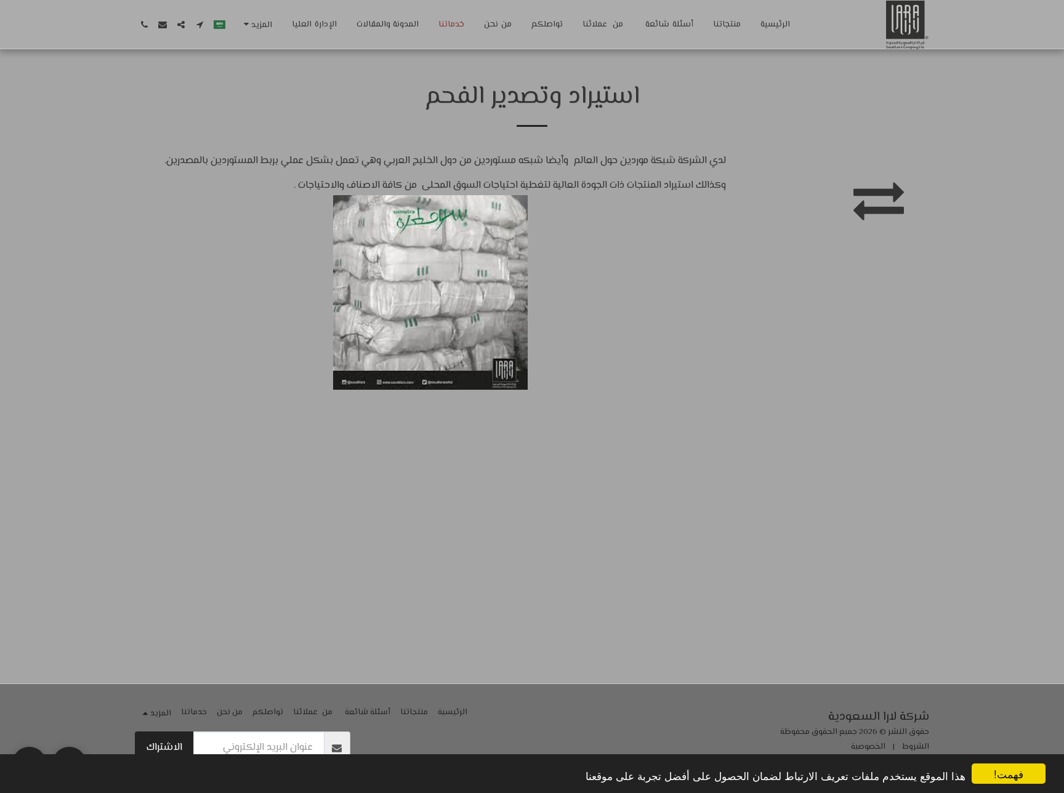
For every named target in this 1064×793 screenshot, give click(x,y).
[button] (199, 24)
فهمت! (1008, 773)
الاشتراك (164, 747)
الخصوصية (868, 747)
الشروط (915, 747)
